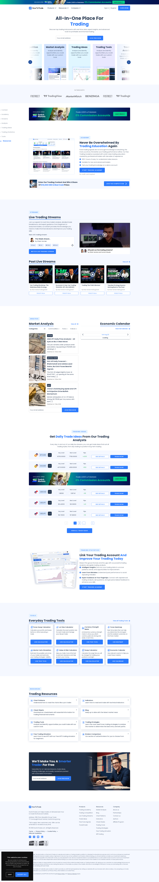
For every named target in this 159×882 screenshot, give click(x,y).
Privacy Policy (40, 831)
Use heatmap (118, 642)
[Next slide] (127, 62)
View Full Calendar (121, 329)
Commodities (53, 329)
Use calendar (118, 661)
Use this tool (92, 642)
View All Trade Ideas (79, 531)
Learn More (119, 114)
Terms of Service (72, 874)
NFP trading (100, 834)
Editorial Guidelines (35, 833)
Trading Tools (100, 825)
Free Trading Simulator (103, 831)
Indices (73, 329)
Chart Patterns (101, 816)
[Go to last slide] (31, 62)
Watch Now (41, 293)
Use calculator (41, 642)
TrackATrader (83, 825)
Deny (10, 874)
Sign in (106, 8)
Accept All (21, 874)
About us (116, 810)
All (44, 329)
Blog (97, 813)
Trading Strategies (102, 828)
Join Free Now (95, 38)
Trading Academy (85, 810)
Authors (115, 819)
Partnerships (117, 813)
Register (113, 8)
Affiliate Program (118, 822)
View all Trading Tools (120, 621)
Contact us (116, 816)
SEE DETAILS (100, 456)
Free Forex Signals (85, 822)
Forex (64, 329)
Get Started (31, 76)
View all (125, 262)
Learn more (118, 2)
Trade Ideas (83, 819)
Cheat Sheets (100, 822)
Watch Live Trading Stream (42, 251)
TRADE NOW (119, 456)
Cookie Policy (51, 831)
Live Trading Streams (86, 816)
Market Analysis (101, 810)
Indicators (99, 819)
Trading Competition (86, 813)
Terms (31, 831)
